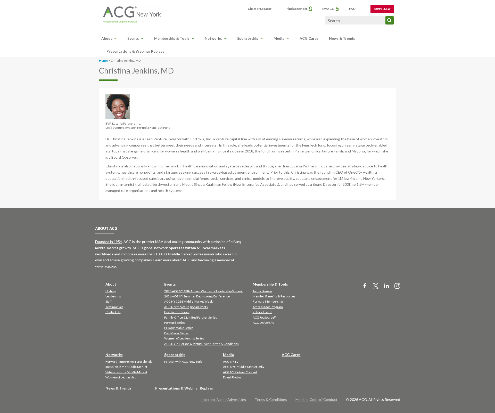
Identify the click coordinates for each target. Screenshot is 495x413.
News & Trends (342, 38)
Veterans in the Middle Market (126, 372)
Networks (213, 38)
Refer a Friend (262, 312)
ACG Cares (309, 38)
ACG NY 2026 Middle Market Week (188, 301)
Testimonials (114, 307)
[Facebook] (365, 286)
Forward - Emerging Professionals (128, 361)
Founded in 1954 (108, 241)
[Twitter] (375, 286)
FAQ (352, 9)
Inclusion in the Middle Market (126, 367)
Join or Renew (262, 291)
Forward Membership (268, 301)
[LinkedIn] (386, 286)
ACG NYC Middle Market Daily (243, 367)
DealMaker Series (176, 333)
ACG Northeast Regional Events (186, 307)
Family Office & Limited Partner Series (190, 317)
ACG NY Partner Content (240, 372)
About (106, 38)
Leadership (113, 296)
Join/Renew (382, 8)
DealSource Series (176, 312)
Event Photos (232, 377)
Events (133, 38)
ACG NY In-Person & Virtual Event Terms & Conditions (201, 344)
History (110, 291)
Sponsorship (247, 38)
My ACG (328, 9)
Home (103, 60)
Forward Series (174, 323)
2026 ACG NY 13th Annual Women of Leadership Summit (203, 291)
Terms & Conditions (271, 399)
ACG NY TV (230, 361)
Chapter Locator (259, 9)
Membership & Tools (171, 38)
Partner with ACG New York (183, 361)
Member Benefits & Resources (274, 296)
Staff (108, 301)
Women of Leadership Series (184, 338)
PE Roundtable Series (178, 328)
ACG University (263, 323)
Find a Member (296, 9)
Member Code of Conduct (316, 399)
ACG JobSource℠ (265, 317)
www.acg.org (105, 266)
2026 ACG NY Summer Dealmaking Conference (197, 296)
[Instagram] (397, 286)
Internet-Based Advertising (223, 399)
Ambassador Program (268, 307)
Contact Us (113, 312)
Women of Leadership (120, 377)
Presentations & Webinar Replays (135, 51)
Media (279, 38)
